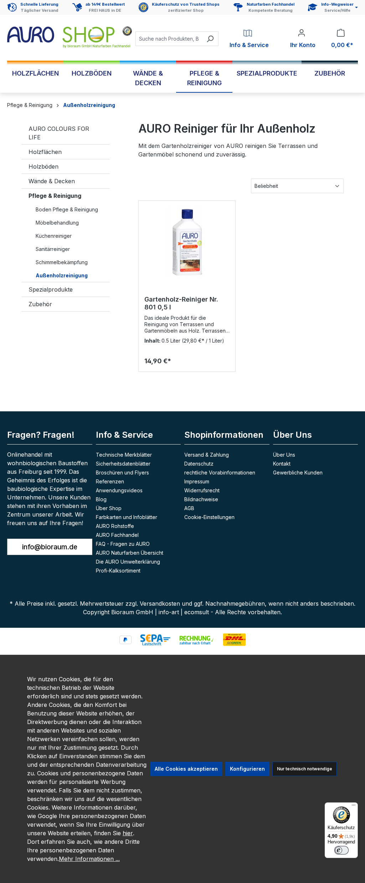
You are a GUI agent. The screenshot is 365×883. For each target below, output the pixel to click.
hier (128, 833)
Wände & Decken (52, 181)
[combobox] (168, 38)
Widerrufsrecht (202, 490)
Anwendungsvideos (119, 490)
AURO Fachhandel (117, 535)
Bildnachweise (201, 499)
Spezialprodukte (51, 289)
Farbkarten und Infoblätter (126, 517)
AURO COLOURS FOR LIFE (59, 133)
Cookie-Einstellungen (209, 517)
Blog (101, 499)
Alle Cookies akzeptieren (186, 769)
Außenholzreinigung (62, 275)
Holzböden (43, 166)
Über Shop (109, 508)
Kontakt (282, 464)
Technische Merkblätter (124, 455)
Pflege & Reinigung (55, 195)
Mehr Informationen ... (89, 858)
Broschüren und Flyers (122, 472)
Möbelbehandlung (57, 223)
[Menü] (353, 806)
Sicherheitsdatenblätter (123, 464)
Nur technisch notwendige (304, 768)
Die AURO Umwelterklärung (128, 562)
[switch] (341, 850)
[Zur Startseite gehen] (69, 37)
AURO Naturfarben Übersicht (129, 553)
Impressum (196, 481)
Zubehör (40, 304)
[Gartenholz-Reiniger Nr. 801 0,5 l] (187, 242)
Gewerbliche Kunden (298, 472)
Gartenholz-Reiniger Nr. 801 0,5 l (181, 303)
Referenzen (110, 481)
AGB (189, 508)
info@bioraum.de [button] (49, 547)
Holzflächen (45, 151)
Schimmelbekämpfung (62, 262)
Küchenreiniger (54, 236)
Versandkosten (160, 603)
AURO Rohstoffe (115, 526)
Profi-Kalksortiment (118, 571)
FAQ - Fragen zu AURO (123, 544)
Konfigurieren (247, 769)
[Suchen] (210, 38)
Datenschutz (199, 464)
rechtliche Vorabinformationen (219, 472)
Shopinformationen (223, 435)
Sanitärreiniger (53, 249)
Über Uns (284, 455)
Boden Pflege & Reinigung (67, 209)
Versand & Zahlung (206, 455)
